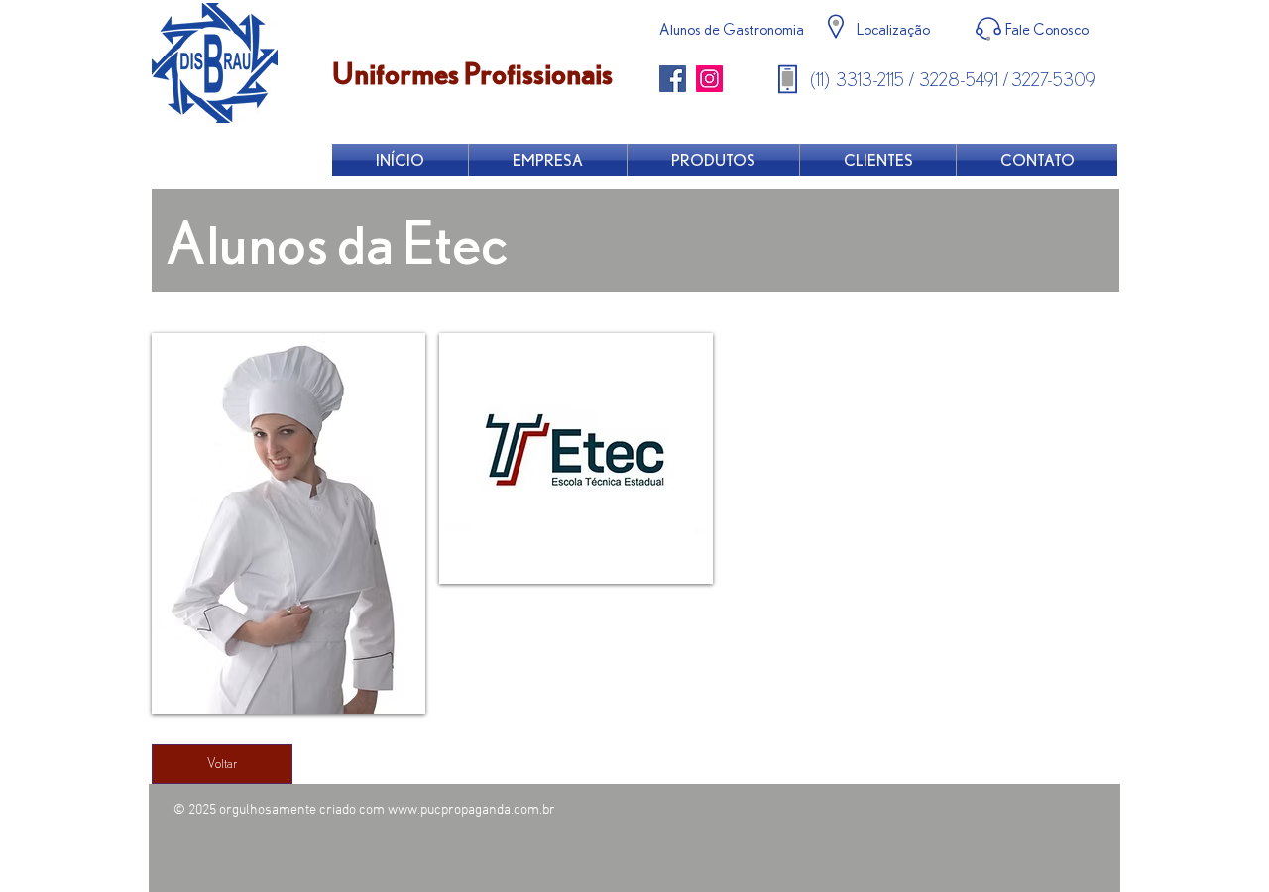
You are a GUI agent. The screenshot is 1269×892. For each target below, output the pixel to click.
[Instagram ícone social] (709, 78)
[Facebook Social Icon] (672, 78)
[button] (288, 523)
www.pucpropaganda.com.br (471, 810)
